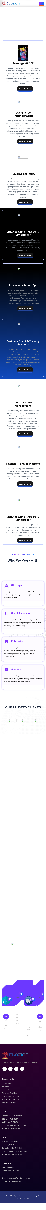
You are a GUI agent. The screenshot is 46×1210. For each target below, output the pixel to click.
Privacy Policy (7, 1090)
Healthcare (6, 1013)
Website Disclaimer (9, 1103)
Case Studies (6, 1083)
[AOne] (22, 720)
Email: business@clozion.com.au (16, 1178)
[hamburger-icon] (41, 4)
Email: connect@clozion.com (14, 1125)
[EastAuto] (35, 720)
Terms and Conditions (9, 1093)
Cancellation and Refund (10, 1096)
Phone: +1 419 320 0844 (12, 1128)
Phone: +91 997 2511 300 (12, 1154)
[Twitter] (22, 1069)
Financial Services (40, 1011)
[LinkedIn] (4, 1069)
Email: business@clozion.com (14, 1151)
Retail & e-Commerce (29, 1016)
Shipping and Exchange (10, 1099)
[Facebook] (10, 1069)
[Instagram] (16, 1069)
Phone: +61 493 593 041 (12, 1181)
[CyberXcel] (10, 720)
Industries (5, 1087)
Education (17, 1007)
